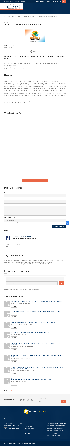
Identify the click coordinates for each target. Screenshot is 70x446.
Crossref (28, 423)
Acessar (14, 306)
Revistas (48, 1)
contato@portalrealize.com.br (13, 428)
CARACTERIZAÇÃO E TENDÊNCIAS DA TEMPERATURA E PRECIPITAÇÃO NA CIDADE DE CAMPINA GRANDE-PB (38, 301)
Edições (26, 12)
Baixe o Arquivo (27, 180)
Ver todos (7, 390)
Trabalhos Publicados (16, 12)
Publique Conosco (56, 1)
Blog (32, 12)
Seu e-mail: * (7, 199)
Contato (37, 12)
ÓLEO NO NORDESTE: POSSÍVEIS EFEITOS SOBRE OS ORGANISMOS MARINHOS (31, 379)
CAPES (28, 433)
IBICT (27, 430)
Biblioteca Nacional (30, 428)
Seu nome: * (7, 192)
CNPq (27, 435)
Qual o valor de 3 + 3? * (9, 217)
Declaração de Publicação (41, 180)
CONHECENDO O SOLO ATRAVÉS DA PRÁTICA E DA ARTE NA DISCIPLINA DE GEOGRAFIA (33, 322)
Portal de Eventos (40, 1)
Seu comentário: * (8, 205)
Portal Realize (29, 426)
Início (7, 12)
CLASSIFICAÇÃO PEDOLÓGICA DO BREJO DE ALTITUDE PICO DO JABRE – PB (30, 332)
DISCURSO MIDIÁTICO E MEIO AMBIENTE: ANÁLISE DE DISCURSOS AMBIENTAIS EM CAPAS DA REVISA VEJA (37, 311)
